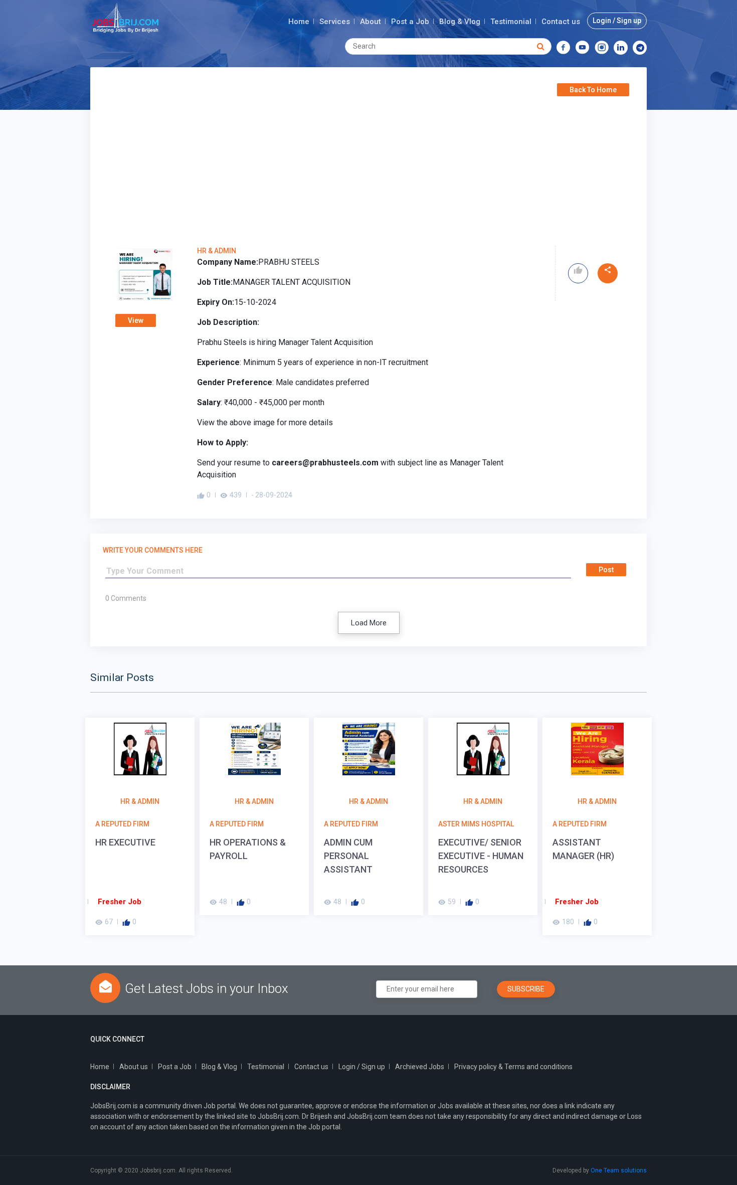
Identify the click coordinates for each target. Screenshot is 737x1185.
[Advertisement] (368, 170)
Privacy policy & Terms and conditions (513, 1067)
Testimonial (510, 21)
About (370, 21)
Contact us (560, 21)
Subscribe (525, 989)
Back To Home (593, 90)
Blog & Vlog (459, 21)
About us (133, 1067)
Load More (369, 622)
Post (606, 570)
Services (334, 21)
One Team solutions (619, 1170)
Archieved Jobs (419, 1067)
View (135, 320)
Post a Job (410, 21)
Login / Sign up (617, 21)
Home (298, 21)
